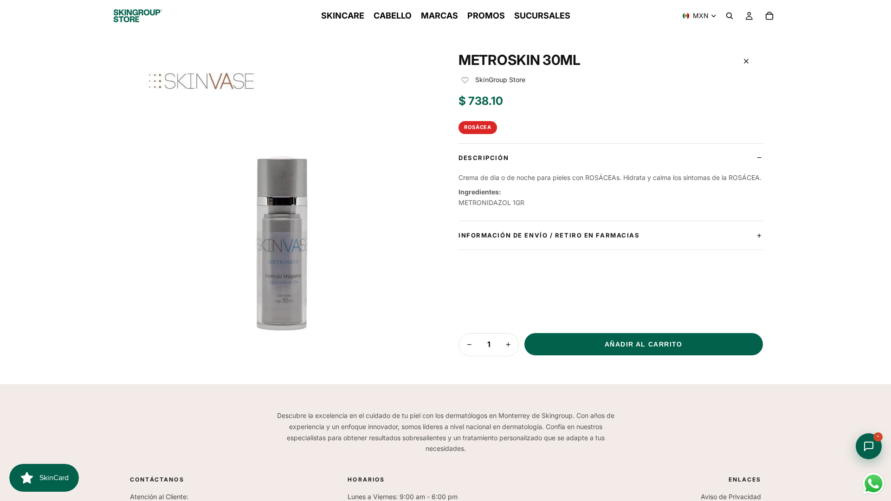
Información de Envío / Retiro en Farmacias (549, 235)
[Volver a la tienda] (746, 61)
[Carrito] (769, 16)
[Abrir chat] (869, 446)
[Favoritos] (464, 80)
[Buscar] (729, 16)
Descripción (483, 157)
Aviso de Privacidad (731, 497)
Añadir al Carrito (644, 344)
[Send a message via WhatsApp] (873, 483)
